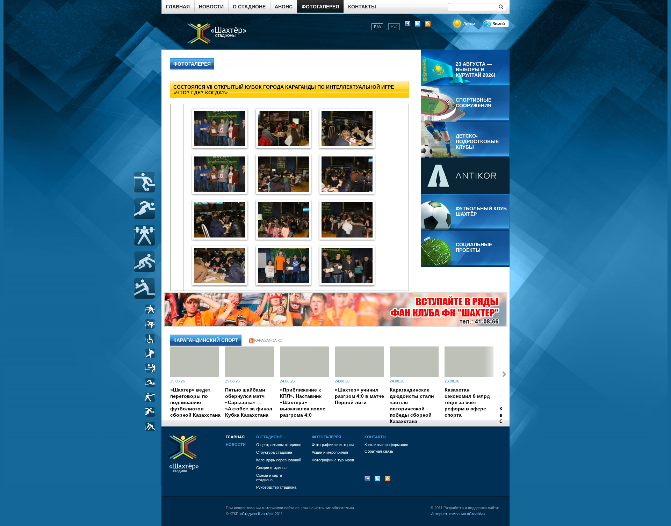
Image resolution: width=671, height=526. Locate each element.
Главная (178, 6)
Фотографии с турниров (333, 460)
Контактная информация (386, 445)
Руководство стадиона (276, 487)
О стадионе (249, 6)
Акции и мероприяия (330, 452)
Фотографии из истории (333, 445)
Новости (211, 6)
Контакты (362, 6)
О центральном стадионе (278, 445)
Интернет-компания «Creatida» (458, 514)
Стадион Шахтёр (257, 514)
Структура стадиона (274, 452)
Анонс (284, 6)
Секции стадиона (271, 468)
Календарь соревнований (278, 460)
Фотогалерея (320, 6)
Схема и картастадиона (269, 477)
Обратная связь (379, 451)
